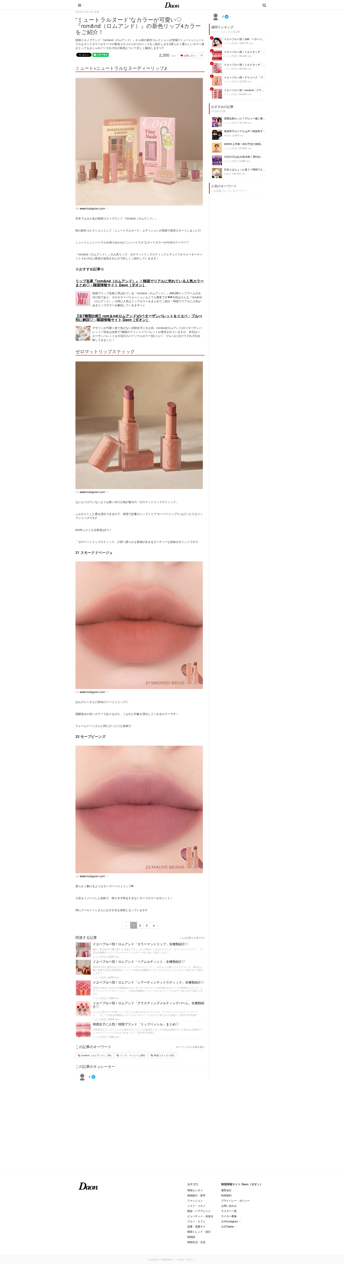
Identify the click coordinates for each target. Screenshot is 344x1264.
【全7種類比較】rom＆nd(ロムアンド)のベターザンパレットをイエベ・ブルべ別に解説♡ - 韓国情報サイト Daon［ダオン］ (138, 317)
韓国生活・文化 (196, 1242)
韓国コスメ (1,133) (163, 1055)
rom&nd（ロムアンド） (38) (95, 1055)
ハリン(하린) (99, 956)
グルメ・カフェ (196, 1221)
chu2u (227, 135)
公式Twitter (227, 1226)
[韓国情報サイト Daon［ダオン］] (171, 4)
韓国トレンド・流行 (199, 1231)
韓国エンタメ (195, 1190)
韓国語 (191, 1237)
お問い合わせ (229, 1206)
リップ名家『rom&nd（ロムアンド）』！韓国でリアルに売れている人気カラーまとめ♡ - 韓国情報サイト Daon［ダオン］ (139, 282)
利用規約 (226, 1195)
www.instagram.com (92, 208)
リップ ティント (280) (132, 1055)
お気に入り (189, 55)
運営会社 (226, 1190)
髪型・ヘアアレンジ (199, 1211)
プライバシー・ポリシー (235, 1200)
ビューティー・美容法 (200, 1216)
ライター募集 (229, 1216)
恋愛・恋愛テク (196, 1226)
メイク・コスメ (196, 1206)
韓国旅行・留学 (196, 1195)
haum (227, 173)
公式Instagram (229, 1221)
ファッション (195, 1200)
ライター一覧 (229, 1211)
